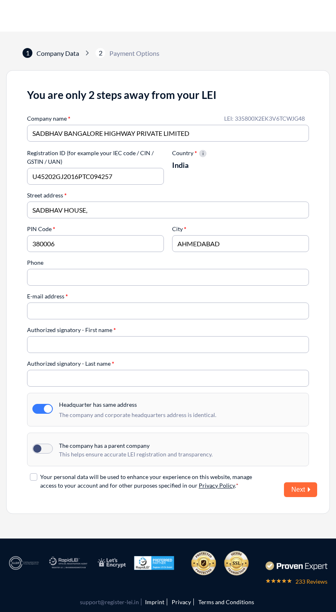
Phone (35, 262)
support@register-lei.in (109, 601)
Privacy (181, 601)
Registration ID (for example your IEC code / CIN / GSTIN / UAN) (90, 157)
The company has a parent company (104, 445)
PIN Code (41, 228)
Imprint (154, 601)
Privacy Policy (217, 485)
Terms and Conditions (226, 601)
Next (298, 489)
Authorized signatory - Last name (70, 363)
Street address (47, 195)
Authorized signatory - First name (71, 329)
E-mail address (47, 296)
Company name (48, 118)
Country (184, 152)
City (179, 228)
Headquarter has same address (98, 404)
